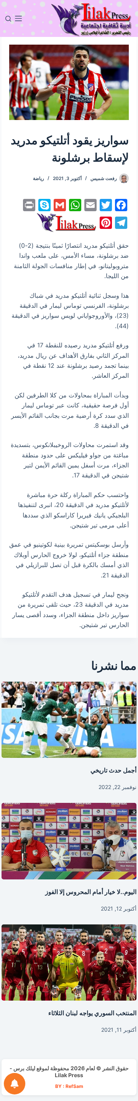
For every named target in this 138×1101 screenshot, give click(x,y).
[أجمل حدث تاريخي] (69, 720)
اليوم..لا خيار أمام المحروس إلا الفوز (90, 892)
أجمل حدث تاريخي (113, 770)
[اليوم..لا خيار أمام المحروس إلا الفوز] (69, 841)
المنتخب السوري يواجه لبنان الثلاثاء (92, 1013)
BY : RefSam (69, 1086)
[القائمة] (18, 18)
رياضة (38, 178)
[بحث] (8, 19)
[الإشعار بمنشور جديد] (14, 1083)
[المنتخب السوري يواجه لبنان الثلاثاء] (69, 962)
